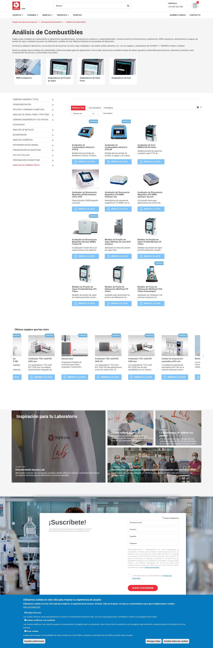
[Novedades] (99, 113)
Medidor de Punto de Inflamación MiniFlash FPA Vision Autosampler (150, 289)
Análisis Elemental (23, 140)
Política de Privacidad (152, 567)
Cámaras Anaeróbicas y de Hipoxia (30, 119)
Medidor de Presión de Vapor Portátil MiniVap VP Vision (149, 242)
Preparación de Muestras (26, 160)
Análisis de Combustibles (26, 165)
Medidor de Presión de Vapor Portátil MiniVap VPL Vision (84, 289)
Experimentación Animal (25, 145)
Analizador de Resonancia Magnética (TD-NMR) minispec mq (117, 194)
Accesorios (95, 108)
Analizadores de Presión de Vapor (59, 79)
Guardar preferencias (34, 641)
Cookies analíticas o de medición (40, 620)
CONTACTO (194, 15)
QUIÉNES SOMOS (178, 15)
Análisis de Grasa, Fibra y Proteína (31, 114)
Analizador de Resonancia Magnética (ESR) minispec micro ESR (84, 194)
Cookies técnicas (33, 612)
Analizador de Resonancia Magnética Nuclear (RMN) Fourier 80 (84, 242)
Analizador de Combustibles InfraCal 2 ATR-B (83, 147)
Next (203, 357)
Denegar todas (153, 641)
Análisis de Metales (23, 130)
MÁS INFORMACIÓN (31, 607)
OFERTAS (77, 15)
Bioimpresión (20, 135)
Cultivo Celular (21, 155)
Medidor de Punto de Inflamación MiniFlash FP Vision (116, 289)
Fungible (108, 108)
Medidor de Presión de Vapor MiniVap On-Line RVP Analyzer (118, 242)
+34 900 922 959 (175, 7)
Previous (11, 357)
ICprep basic (67, 359)
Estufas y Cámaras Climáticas (28, 109)
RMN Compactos (24, 78)
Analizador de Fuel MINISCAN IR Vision (147, 146)
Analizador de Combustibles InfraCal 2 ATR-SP (116, 147)
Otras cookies (32, 631)
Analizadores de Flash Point (90, 79)
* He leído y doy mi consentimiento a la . (152, 577)
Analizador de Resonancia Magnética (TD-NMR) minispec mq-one (150, 194)
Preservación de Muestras (27, 150)
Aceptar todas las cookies (176, 641)
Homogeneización (22, 104)
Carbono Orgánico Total (26, 99)
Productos (78, 108)
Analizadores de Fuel (121, 78)
